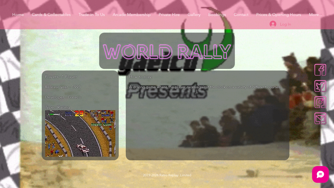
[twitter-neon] (320, 86)
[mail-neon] (320, 118)
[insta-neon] (320, 102)
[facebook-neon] (320, 70)
